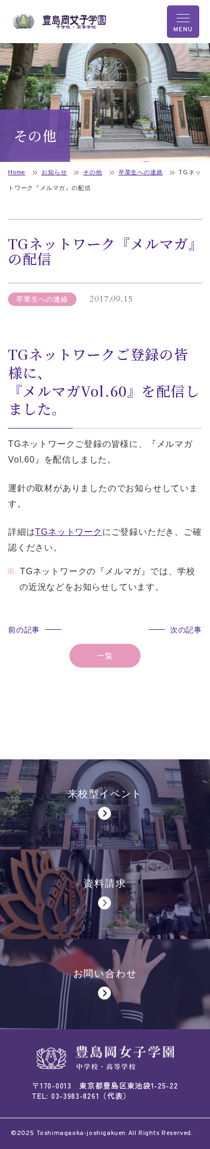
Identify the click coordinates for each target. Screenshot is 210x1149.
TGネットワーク (68, 531)
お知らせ (54, 172)
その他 (92, 172)
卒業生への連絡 (140, 172)
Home (16, 172)
